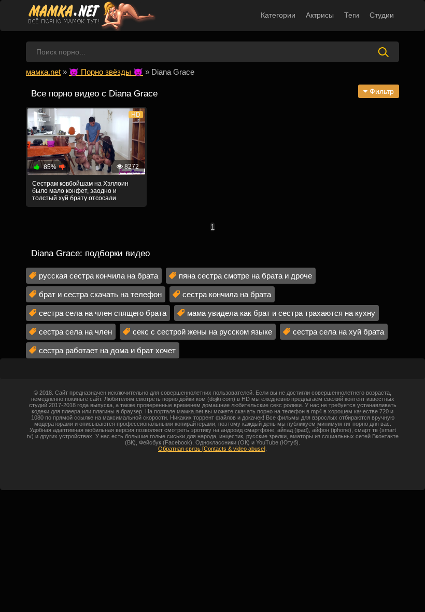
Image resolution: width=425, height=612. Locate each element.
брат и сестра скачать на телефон (100, 294)
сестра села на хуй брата (338, 331)
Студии (382, 15)
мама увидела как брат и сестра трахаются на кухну (281, 313)
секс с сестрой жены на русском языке (202, 331)
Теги (351, 15)
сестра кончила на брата (226, 294)
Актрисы (320, 15)
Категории (278, 15)
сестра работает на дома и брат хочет (107, 350)
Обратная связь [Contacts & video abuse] (211, 449)
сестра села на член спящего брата (102, 313)
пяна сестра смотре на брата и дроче (245, 275)
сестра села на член (75, 331)
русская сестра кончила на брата (98, 275)
